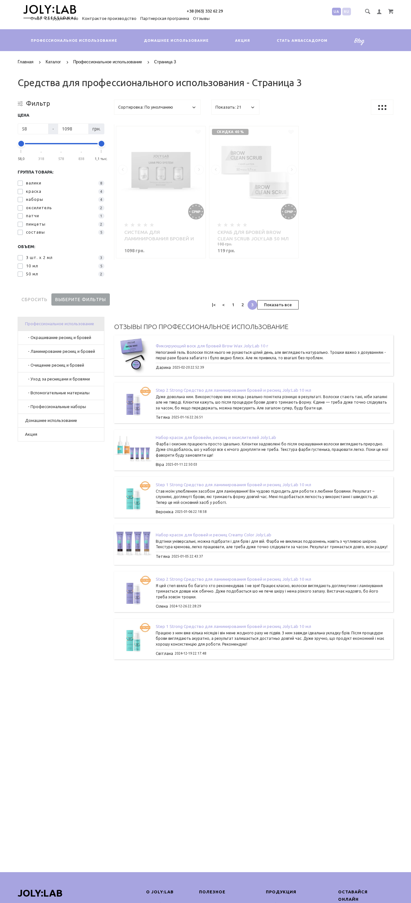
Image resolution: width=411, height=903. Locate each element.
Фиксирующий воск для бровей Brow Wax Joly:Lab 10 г (212, 345)
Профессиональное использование (74, 40)
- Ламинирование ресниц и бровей (60, 351)
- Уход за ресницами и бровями (57, 379)
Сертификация (361, 45)
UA (336, 11)
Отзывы (201, 18)
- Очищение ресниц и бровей (54, 365)
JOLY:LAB (40, 893)
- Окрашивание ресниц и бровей (58, 337)
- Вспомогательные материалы (57, 392)
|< (213, 304)
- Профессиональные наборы (55, 406)
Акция (242, 40)
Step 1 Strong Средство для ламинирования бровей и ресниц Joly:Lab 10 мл (233, 484)
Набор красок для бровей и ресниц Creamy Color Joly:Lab (213, 534)
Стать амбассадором (302, 40)
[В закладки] (198, 132)
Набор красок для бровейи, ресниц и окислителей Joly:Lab (216, 437)
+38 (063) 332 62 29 (205, 11)
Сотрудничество (61, 18)
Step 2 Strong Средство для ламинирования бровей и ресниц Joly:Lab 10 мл (233, 390)
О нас (36, 18)
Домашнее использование (176, 40)
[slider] (21, 144)
